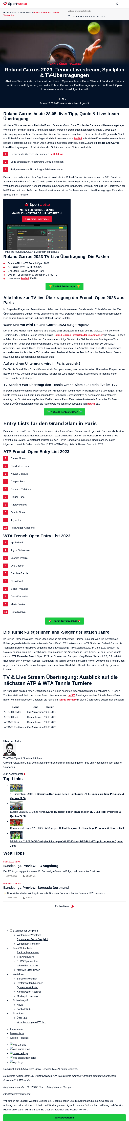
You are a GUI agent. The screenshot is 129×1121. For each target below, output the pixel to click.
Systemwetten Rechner (30, 983)
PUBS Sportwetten (27, 961)
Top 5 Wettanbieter (23, 948)
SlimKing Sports (25, 956)
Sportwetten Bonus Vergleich (32, 939)
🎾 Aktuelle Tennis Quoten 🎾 (64, 411)
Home (6, 12)
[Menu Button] (123, 4)
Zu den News (62, 906)
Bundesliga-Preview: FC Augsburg (30, 866)
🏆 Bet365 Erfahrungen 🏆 (64, 286)
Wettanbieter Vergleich (29, 935)
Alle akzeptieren (64, 1117)
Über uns (22, 1017)
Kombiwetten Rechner (29, 991)
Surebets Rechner (27, 978)
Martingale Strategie (28, 996)
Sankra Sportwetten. (28, 952)
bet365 (78, 138)
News (14, 12)
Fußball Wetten (25, 1009)
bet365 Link (56, 154)
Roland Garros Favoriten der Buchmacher (78, 334)
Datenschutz (17, 1033)
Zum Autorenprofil (13, 773)
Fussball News (12, 862)
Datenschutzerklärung (97, 1105)
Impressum (16, 1029)
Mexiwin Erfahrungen (28, 969)
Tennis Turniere (67, 699)
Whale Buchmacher (27, 965)
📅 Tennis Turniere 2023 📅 (64, 621)
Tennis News (25, 12)
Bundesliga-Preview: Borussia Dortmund (36, 887)
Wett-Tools (19, 974)
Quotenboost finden (27, 987)
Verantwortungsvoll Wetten (31, 1022)
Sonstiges (18, 1013)
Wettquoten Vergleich (28, 943)
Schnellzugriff (20, 1000)
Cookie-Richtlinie (19, 1037)
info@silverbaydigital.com (17, 1093)
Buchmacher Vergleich (25, 930)
